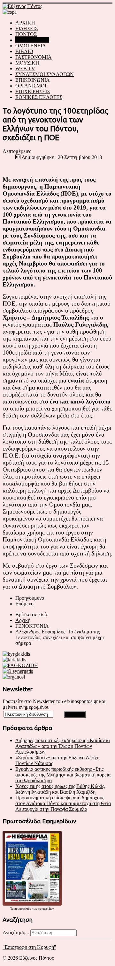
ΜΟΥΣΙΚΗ (27, 63)
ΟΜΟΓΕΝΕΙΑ (30, 45)
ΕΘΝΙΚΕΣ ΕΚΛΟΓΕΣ (38, 97)
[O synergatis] (18, 671)
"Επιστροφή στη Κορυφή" (29, 947)
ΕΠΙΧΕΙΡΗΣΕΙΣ (32, 91)
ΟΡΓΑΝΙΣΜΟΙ (30, 85)
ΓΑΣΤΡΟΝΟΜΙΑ (33, 57)
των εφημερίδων (42, 908)
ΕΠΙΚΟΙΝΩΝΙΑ (32, 80)
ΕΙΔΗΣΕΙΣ (26, 28)
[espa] (10, 12)
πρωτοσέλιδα (22, 908)
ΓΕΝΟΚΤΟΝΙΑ (32, 40)
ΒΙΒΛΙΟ (24, 51)
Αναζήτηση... (16, 932)
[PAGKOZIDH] (20, 665)
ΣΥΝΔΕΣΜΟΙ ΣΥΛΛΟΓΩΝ (44, 74)
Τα (12, 908)
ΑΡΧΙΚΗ (25, 22)
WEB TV (25, 68)
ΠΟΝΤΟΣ (26, 34)
